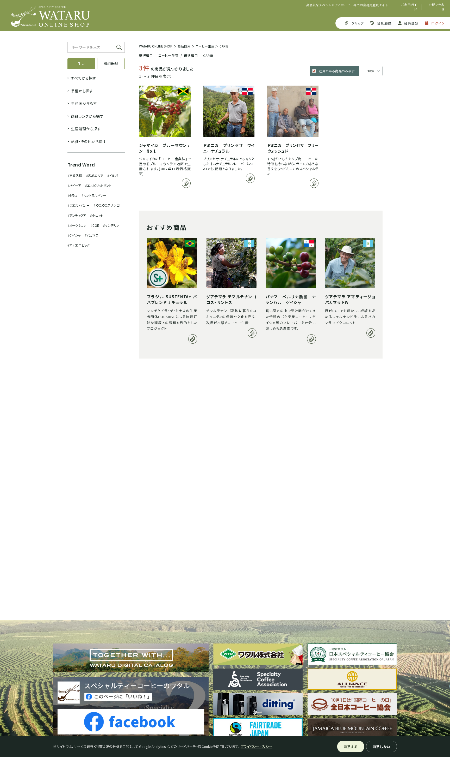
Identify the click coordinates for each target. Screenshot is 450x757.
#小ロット (96, 215)
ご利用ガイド (409, 7)
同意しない (381, 746)
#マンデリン (111, 225)
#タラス (72, 195)
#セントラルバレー (94, 195)
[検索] (119, 47)
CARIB (224, 46)
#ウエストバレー (78, 205)
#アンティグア (76, 215)
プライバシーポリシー (256, 746)
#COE (95, 225)
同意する (350, 746)
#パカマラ (91, 235)
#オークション (76, 225)
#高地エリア (94, 175)
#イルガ (112, 175)
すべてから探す (83, 78)
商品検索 (184, 46)
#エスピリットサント (98, 185)
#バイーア (74, 185)
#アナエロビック (78, 245)
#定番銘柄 (74, 175)
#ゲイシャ (74, 235)
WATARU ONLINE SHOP (155, 46)
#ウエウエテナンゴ (106, 205)
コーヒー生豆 (205, 46)
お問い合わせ (437, 7)
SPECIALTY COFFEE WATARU (50, 16)
